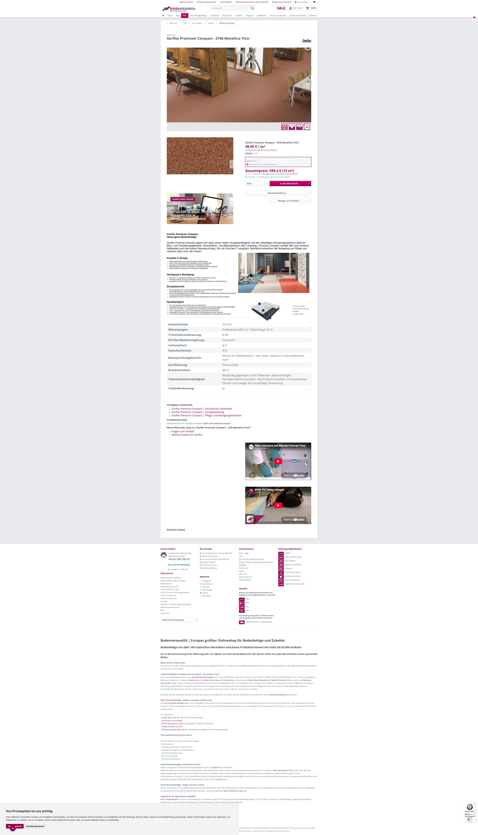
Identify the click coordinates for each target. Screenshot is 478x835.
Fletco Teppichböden (169, 799)
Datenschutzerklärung (170, 607)
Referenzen (244, 568)
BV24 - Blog (243, 553)
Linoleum (215, 767)
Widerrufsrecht (245, 577)
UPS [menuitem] (247, 610)
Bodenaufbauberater (207, 2)
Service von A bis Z (209, 565)
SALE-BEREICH (226, 2)
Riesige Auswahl (208, 562)
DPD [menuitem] (247, 602)
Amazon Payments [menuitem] (292, 580)
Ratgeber (243, 565)
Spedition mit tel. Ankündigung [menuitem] (259, 622)
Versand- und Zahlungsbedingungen (176, 604)
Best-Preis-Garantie (209, 556)
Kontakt (164, 601)
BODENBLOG (207, 584)
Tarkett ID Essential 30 (280, 680)
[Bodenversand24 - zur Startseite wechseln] (178, 9)
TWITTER (205, 587)
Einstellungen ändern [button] (35, 826)
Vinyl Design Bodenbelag (202, 677)
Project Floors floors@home (258, 680)
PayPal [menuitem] (287, 553)
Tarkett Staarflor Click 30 (172, 726)
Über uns (243, 574)
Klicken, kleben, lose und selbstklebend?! (256, 562)
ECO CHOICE (187, 2)
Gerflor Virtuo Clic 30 (170, 717)
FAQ (240, 556)
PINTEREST (206, 596)
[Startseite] (163, 15)
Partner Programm (168, 595)
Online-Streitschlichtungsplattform (175, 592)
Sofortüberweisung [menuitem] (293, 557)
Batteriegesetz (245, 580)
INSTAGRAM (207, 590)
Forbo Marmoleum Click (283, 770)
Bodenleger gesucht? (169, 586)
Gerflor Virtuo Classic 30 (213, 680)
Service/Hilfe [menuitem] (302, 2)
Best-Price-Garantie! (282, 2)
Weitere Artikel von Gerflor (186, 434)
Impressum (165, 613)
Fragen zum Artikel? (182, 431)
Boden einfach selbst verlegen (173, 580)
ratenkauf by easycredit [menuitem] (295, 584)
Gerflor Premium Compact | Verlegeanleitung (197, 412)
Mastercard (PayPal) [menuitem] (293, 564)
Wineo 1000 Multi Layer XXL (235, 791)
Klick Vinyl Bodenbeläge (174, 703)
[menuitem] (186, 2)
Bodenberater (166, 583)
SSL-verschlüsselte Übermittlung (215, 559)
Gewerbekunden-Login (170, 589)
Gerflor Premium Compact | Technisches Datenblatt (201, 408)
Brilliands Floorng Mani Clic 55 (174, 729)
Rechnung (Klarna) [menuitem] (292, 572)
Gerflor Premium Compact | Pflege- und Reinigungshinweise (206, 415)
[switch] (469, 819)
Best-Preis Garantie (169, 598)
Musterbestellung (276, 193)
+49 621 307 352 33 (179, 559)
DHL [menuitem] (247, 599)
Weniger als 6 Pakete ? (289, 200)
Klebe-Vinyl (194, 680)
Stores (241, 571)
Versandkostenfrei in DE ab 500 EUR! (253, 2)
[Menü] (474, 804)
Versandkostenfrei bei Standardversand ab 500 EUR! (279, 174)
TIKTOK (204, 593)
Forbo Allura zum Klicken (172, 720)
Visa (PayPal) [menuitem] (290, 560)
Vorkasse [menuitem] (288, 568)
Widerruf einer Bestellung (173, 620)
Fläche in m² (251, 161)
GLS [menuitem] (247, 606)
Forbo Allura (229, 680)
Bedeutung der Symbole (171, 577)
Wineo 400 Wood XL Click (172, 723)
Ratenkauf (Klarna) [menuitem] (292, 576)
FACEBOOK (206, 581)
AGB (162, 610)
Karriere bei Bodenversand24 (251, 559)
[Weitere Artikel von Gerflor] (306, 40)
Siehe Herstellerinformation (216, 423)
